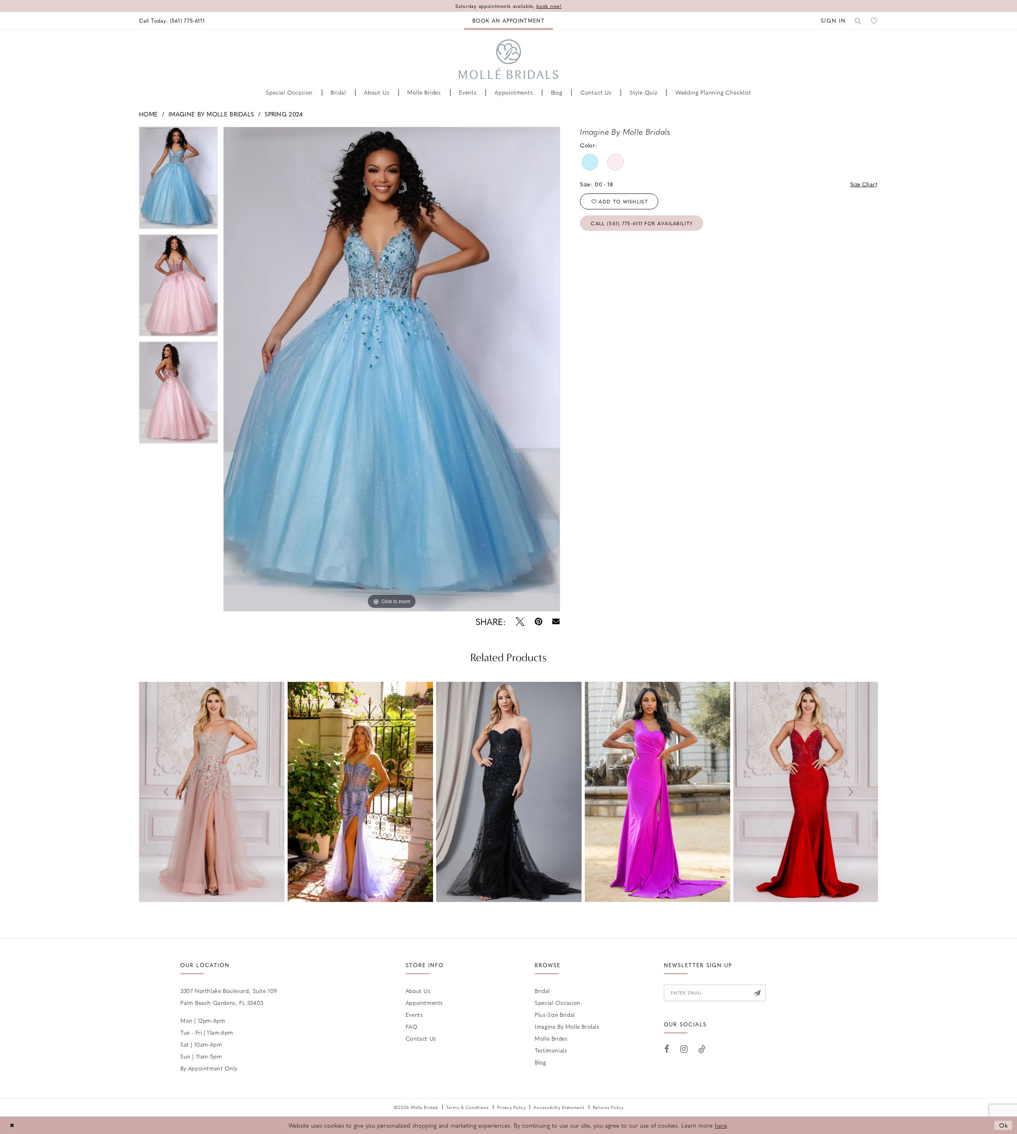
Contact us (421, 1038)
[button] (833, 20)
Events (414, 1014)
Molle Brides (551, 1038)
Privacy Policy (511, 1107)
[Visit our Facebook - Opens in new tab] (667, 1049)
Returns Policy (608, 1107)
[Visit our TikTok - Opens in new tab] (702, 1049)
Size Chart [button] (864, 184)
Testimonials (551, 1050)
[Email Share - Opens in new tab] (556, 621)
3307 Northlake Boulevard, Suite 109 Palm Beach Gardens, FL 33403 (228, 996)
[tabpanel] (178, 180)
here (721, 1125)
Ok (1003, 1124)
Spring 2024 (284, 114)
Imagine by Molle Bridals (211, 114)
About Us (418, 991)
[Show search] (858, 20)
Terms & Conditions (467, 1107)
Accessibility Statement (559, 1107)
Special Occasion (557, 1002)
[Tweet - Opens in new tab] (520, 621)
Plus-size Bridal (555, 1014)
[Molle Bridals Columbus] (508, 59)
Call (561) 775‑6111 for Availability (642, 223)
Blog (540, 1062)
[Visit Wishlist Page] (874, 20)
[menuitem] (172, 20)
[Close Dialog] (12, 1125)
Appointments (424, 1002)
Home (148, 114)
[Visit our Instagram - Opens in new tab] (684, 1049)
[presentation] (211, 792)
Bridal (542, 991)
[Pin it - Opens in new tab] (538, 621)
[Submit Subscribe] (757, 993)
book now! (548, 6)
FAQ (412, 1026)
